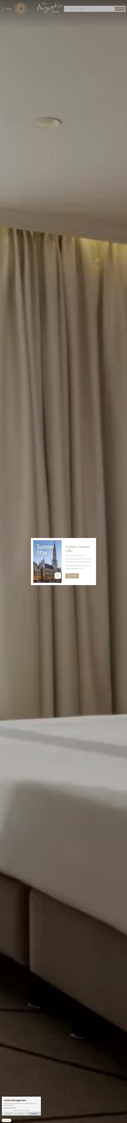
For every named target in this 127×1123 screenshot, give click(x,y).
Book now (72, 576)
